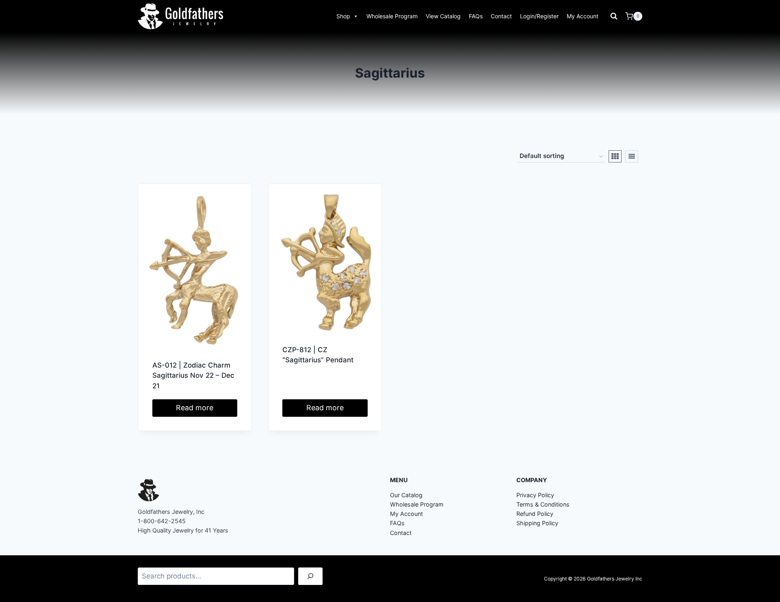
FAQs (476, 16)
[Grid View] (615, 156)
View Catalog (443, 16)
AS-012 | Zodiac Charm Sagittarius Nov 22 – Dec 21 (193, 375)
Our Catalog (406, 495)
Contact (501, 16)
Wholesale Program (392, 16)
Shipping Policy (537, 523)
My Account (582, 16)
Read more (194, 407)
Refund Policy (534, 513)
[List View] (631, 156)
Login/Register (539, 16)
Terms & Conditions (543, 504)
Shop (343, 16)
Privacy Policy (535, 495)
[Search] (310, 576)
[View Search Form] (614, 16)
